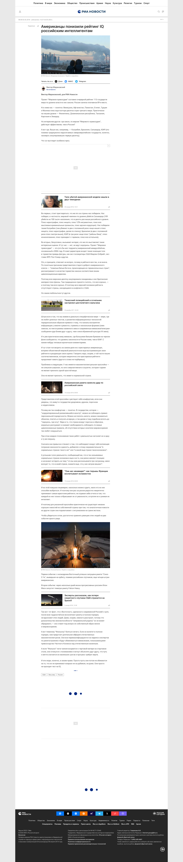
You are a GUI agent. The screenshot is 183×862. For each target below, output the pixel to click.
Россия (60, 675)
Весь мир (52, 675)
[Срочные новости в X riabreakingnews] (115, 813)
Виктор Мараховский (55, 87)
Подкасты (136, 821)
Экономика (51, 821)
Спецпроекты (47, 824)
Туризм (122, 821)
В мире (59, 821)
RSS (132, 824)
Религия (114, 821)
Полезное (145, 821)
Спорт (79, 821)
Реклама (58, 824)
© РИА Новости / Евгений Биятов (51, 570)
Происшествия (69, 821)
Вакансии (21, 835)
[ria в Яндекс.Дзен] (68, 813)
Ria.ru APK (125, 824)
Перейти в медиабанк (72, 76)
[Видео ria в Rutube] (91, 813)
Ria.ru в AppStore (99, 824)
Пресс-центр (86, 824)
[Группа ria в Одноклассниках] (83, 813)
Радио (129, 821)
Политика (31, 821)
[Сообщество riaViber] (123, 813)
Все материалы (51, 89)
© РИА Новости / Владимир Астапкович (52, 76)
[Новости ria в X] (107, 813)
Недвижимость (103, 821)
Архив (138, 824)
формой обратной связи (125, 837)
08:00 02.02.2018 (24, 20)
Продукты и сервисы (71, 824)
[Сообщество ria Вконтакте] (76, 813)
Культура (93, 821)
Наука (85, 821)
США (44, 675)
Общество (41, 821)
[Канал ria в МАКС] (60, 813)
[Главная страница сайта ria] (91, 11)
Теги (153, 821)
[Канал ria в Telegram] (99, 813)
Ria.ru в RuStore (113, 824)
